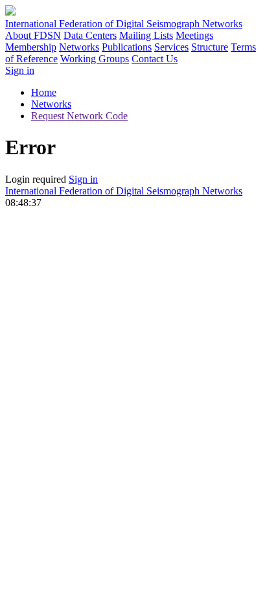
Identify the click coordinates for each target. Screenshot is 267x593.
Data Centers (90, 35)
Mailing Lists (146, 35)
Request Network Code (79, 115)
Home (43, 92)
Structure (209, 46)
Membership (30, 46)
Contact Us (155, 58)
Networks (79, 46)
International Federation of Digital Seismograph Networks (123, 190)
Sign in (19, 70)
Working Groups (94, 58)
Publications (127, 46)
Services (171, 46)
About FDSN (33, 35)
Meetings (194, 35)
